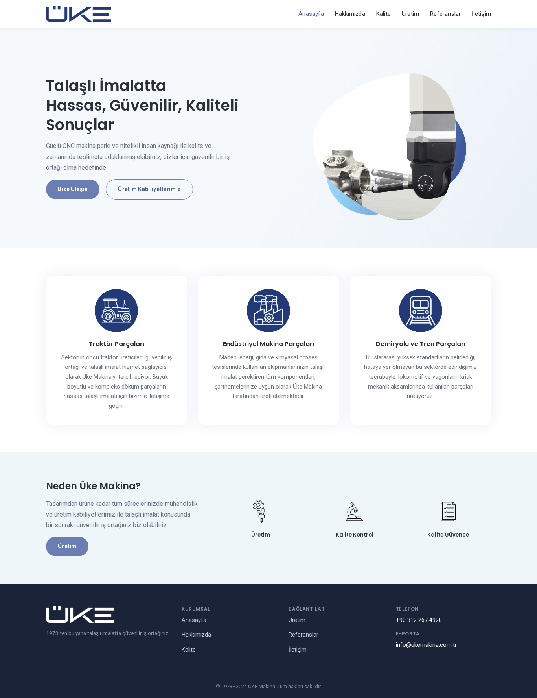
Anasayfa (311, 13)
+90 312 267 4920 (419, 620)
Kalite (383, 13)
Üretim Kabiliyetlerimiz (149, 189)
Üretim (410, 13)
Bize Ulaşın (73, 189)
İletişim (481, 13)
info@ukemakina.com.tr (426, 645)
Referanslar (445, 13)
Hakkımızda (350, 13)
